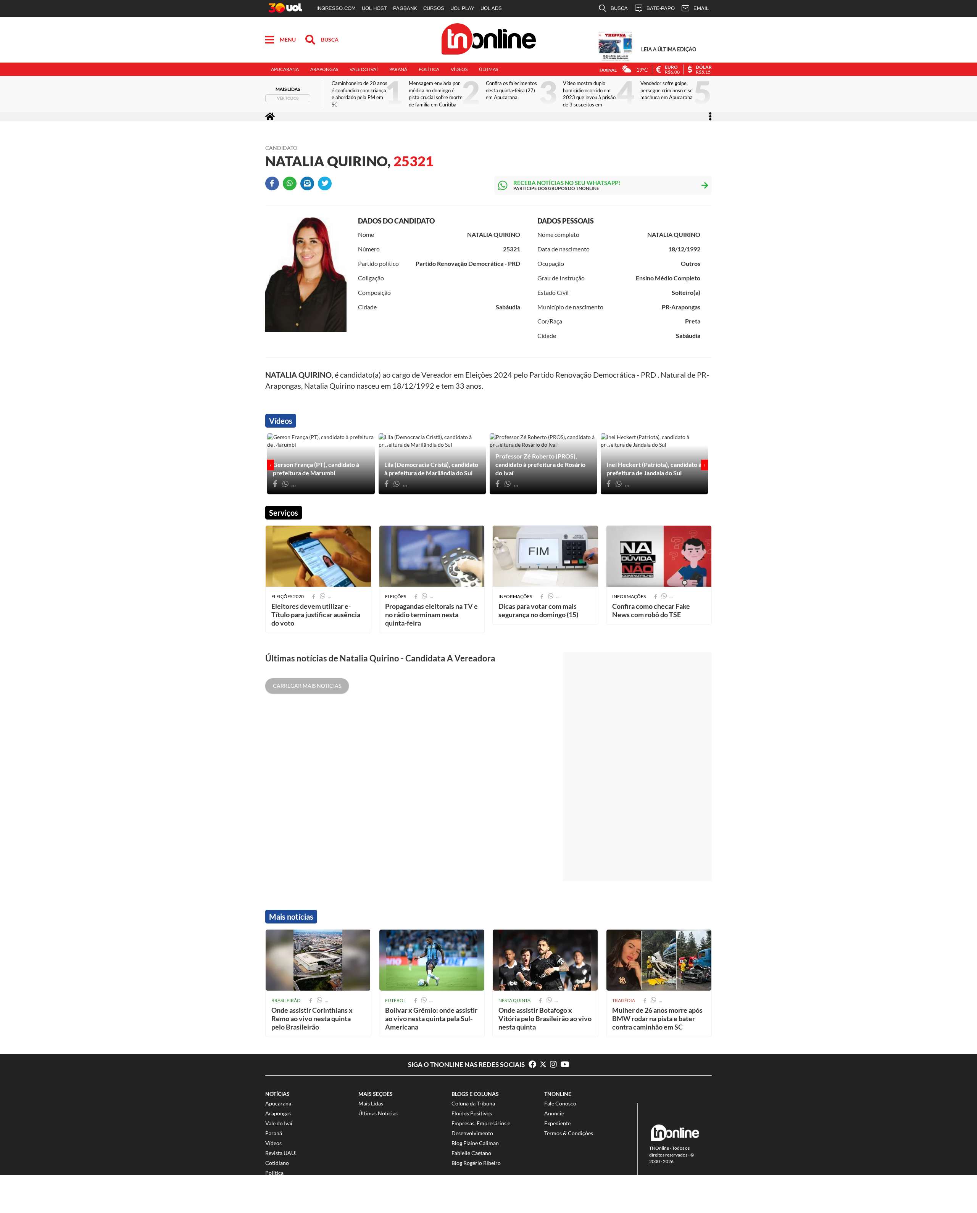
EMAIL (701, 8)
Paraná (398, 69)
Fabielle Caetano (471, 1153)
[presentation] (270, 465)
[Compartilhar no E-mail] (309, 185)
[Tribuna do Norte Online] (489, 39)
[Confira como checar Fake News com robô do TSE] (659, 556)
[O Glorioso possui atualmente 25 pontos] (545, 960)
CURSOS (433, 8)
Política (429, 69)
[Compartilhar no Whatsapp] (291, 185)
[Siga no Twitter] (545, 1064)
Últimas (488, 69)
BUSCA (619, 8)
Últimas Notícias (378, 1113)
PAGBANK (405, 8)
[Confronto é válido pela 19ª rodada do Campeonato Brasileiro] (318, 960)
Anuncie (554, 1113)
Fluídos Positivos (471, 1113)
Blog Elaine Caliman (475, 1143)
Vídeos (459, 69)
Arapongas (324, 69)
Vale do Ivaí (364, 69)
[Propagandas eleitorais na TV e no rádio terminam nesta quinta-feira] (432, 556)
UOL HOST (374, 8)
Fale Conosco (560, 1103)
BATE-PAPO (660, 8)
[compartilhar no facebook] (310, 1000)
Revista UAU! (281, 1153)
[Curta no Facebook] (532, 1064)
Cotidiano (277, 1163)
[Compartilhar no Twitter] (326, 185)
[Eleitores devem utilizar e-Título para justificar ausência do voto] (318, 556)
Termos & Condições (568, 1133)
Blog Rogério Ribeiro (476, 1163)
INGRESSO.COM (336, 8)
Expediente (557, 1123)
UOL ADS (491, 8)
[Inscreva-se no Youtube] (565, 1064)
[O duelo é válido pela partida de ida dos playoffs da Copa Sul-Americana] (432, 960)
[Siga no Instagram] (555, 1064)
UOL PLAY (462, 8)
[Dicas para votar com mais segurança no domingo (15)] (545, 556)
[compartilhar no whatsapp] (319, 1000)
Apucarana (285, 69)
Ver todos (287, 98)
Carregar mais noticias (307, 685)
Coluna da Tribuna (473, 1103)
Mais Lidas (370, 1103)
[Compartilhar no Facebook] (274, 185)
